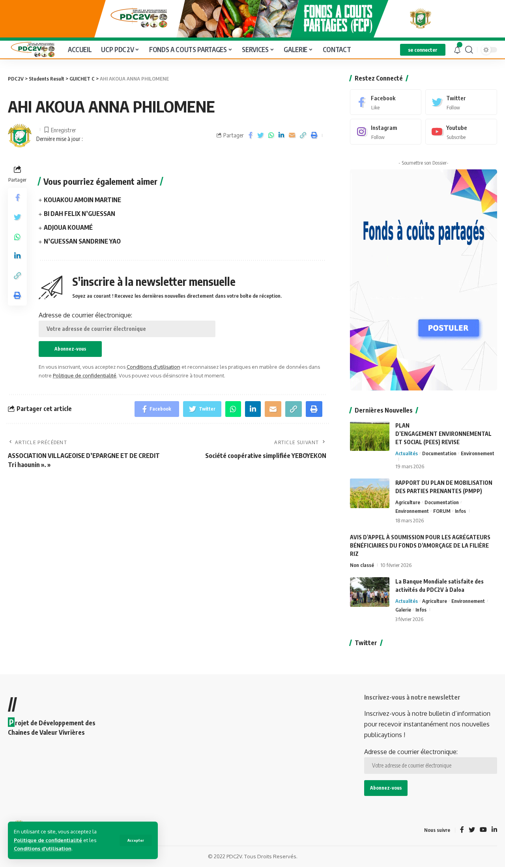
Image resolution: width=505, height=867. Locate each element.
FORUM (442, 511)
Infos (460, 511)
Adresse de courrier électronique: (85, 315)
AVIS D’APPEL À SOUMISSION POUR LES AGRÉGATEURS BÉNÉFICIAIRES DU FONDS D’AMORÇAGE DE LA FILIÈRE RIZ (420, 545)
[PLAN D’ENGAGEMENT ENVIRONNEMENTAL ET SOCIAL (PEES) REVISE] (369, 436)
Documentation (439, 453)
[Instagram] (386, 131)
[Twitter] (461, 102)
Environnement (477, 453)
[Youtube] (461, 131)
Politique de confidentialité (48, 840)
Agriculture (407, 502)
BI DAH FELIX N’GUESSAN (79, 214)
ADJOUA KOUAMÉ (68, 227)
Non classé (362, 565)
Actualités (406, 453)
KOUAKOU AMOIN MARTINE (82, 200)
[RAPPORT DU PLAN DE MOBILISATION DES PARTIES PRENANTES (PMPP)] (369, 493)
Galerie (403, 609)
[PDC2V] (31, 49)
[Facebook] (386, 102)
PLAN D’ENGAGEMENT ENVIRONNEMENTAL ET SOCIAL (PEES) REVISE (443, 433)
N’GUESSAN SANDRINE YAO (82, 241)
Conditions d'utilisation (42, 848)
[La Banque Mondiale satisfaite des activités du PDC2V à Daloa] (369, 592)
